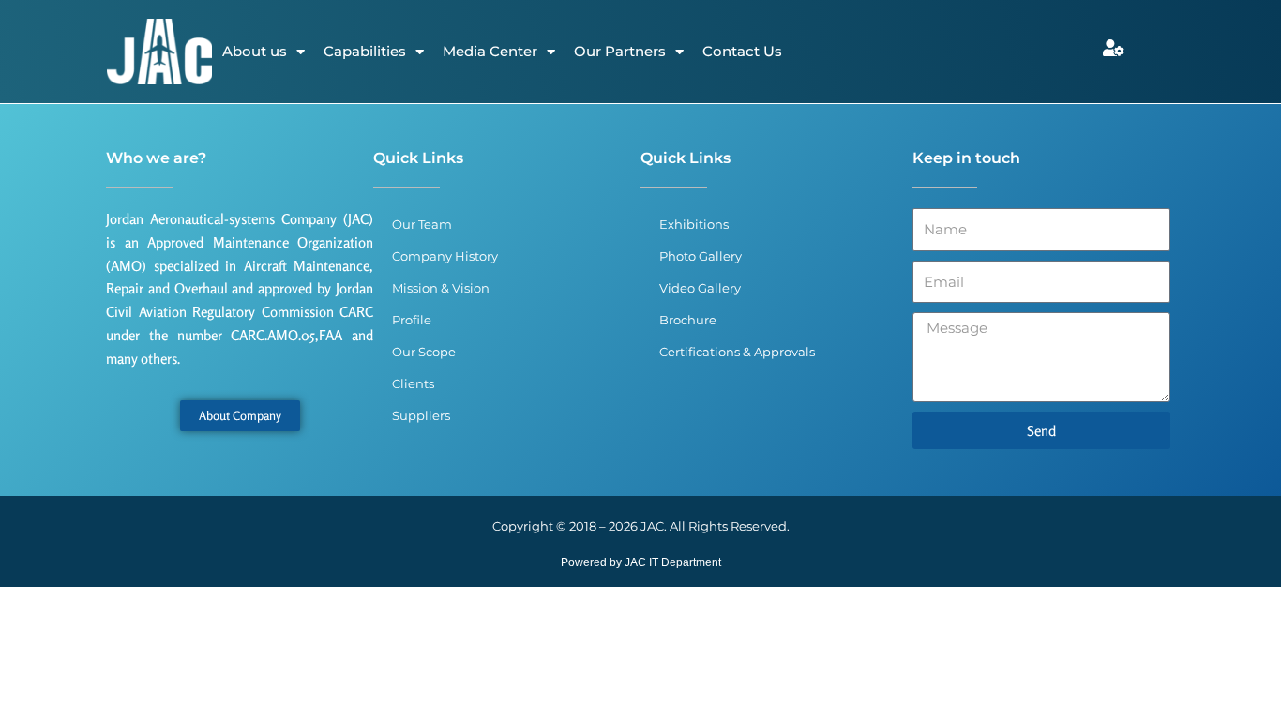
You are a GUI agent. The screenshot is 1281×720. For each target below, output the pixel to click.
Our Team (422, 224)
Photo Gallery (700, 255)
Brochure (687, 319)
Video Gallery (700, 287)
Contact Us (742, 51)
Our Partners (620, 51)
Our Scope (424, 351)
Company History (445, 255)
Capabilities (365, 51)
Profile (411, 319)
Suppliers (421, 415)
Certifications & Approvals (737, 351)
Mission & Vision (441, 287)
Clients (413, 383)
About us (254, 51)
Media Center (490, 51)
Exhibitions (694, 224)
